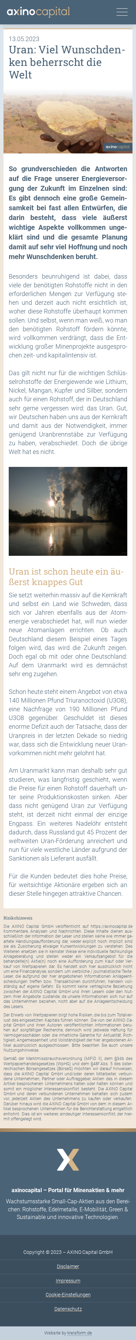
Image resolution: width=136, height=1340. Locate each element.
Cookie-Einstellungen (68, 1294)
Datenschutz (68, 1309)
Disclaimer (68, 1266)
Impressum (68, 1281)
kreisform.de (79, 1332)
